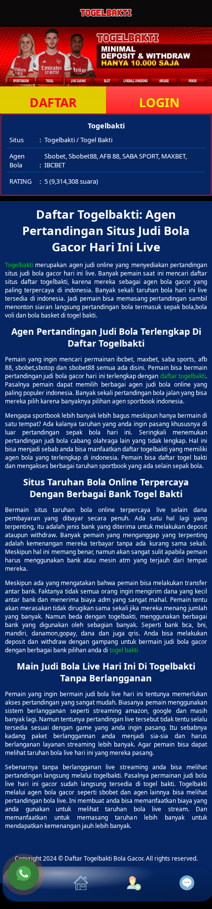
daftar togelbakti (183, 376)
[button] (29, 884)
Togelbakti (19, 265)
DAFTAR (53, 102)
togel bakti (123, 650)
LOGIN (159, 102)
